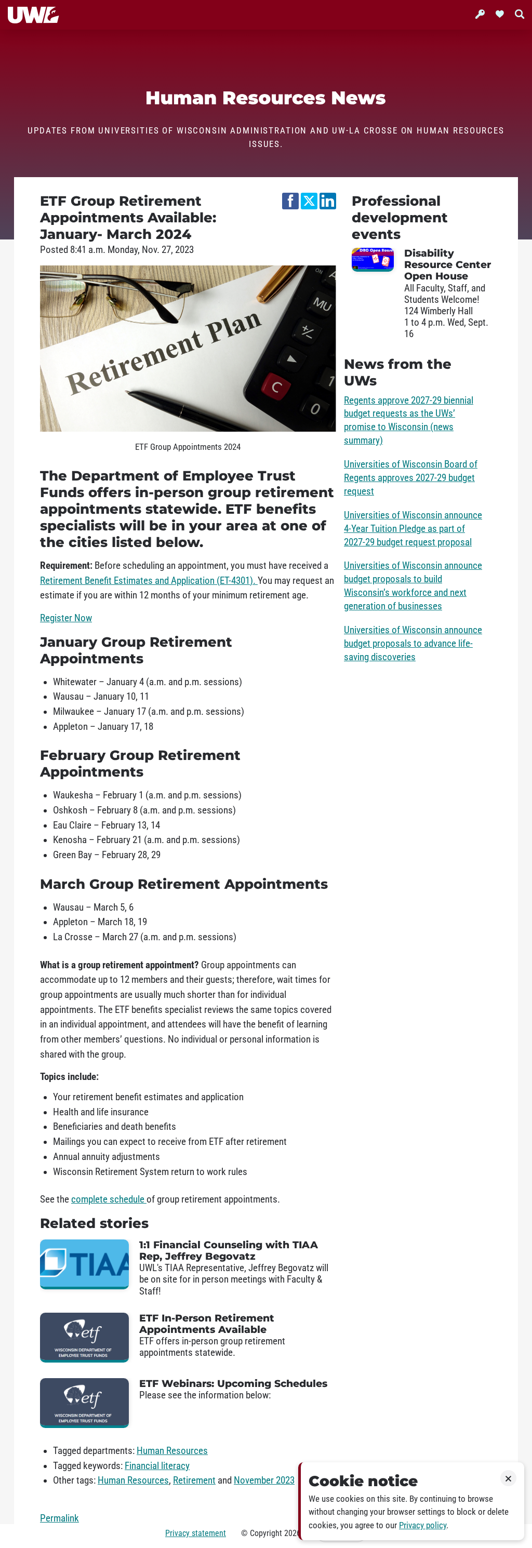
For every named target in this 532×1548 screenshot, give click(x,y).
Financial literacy (157, 1466)
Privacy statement (195, 1533)
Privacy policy (422, 1525)
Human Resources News (266, 97)
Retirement (194, 1480)
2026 (292, 1533)
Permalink (59, 1518)
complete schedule (109, 1199)
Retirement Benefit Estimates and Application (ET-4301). (149, 580)
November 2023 (264, 1480)
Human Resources (172, 1451)
